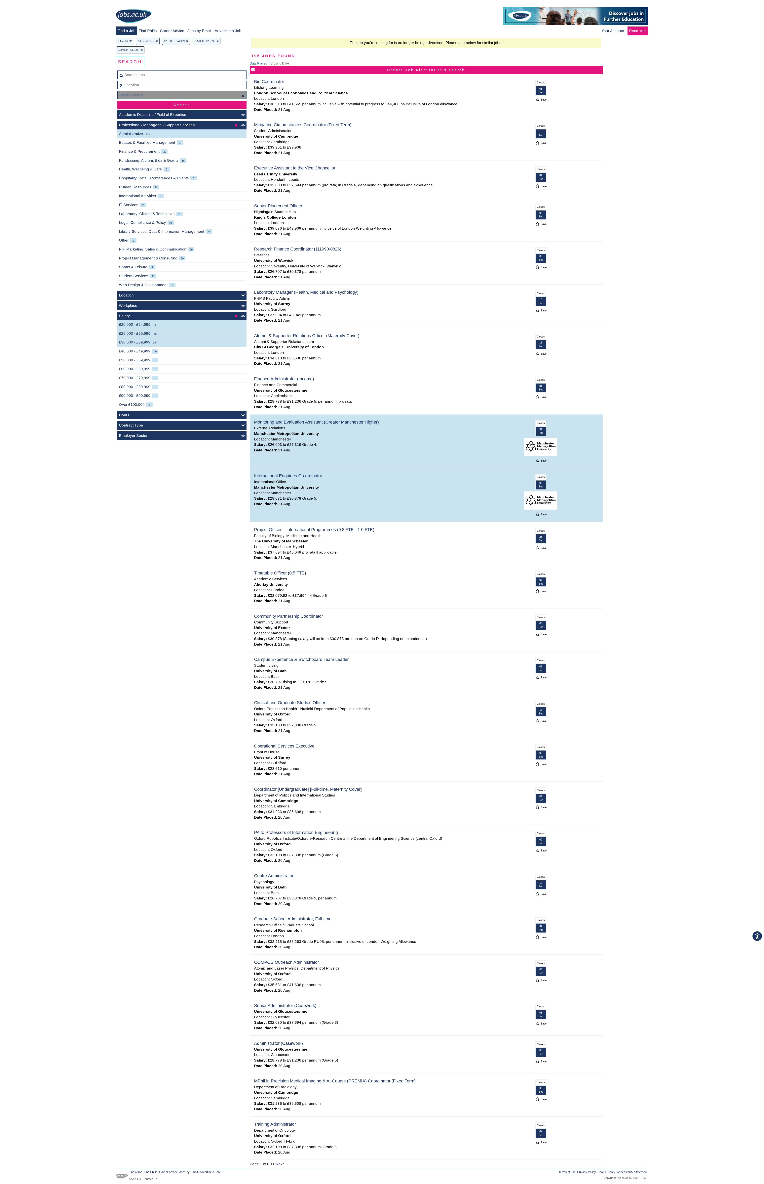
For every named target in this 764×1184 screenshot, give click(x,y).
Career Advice (172, 31)
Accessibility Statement (632, 1172)
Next (280, 1164)
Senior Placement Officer (278, 205)
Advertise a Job (228, 31)
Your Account (612, 31)
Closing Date (279, 63)
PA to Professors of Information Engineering (296, 832)
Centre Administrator (273, 875)
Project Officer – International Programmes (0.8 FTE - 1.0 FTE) (314, 529)
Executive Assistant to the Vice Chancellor (294, 167)
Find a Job (126, 31)
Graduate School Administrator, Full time (292, 918)
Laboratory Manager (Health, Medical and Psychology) (306, 292)
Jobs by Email (199, 31)
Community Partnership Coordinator (288, 616)
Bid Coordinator (269, 81)
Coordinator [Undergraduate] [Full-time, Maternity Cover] (308, 789)
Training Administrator (275, 1124)
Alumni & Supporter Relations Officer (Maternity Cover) (306, 335)
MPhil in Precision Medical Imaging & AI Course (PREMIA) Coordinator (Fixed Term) (335, 1080)
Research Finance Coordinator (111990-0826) (297, 249)
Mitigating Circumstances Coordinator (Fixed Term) (302, 124)
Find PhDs (148, 31)
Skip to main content (19, 4)
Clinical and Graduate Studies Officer (289, 702)
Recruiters (638, 31)
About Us (135, 1179)
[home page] (134, 17)
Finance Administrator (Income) (284, 378)
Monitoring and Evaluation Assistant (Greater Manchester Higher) (316, 422)
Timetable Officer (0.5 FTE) (280, 572)
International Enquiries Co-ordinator (288, 475)
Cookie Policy (606, 1172)
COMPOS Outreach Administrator (286, 962)
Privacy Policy (586, 1172)
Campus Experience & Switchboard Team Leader (301, 659)
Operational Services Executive (284, 746)
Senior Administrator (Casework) (285, 1005)
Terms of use (567, 1172)
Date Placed (258, 63)
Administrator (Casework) (278, 1043)
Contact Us (149, 1179)
